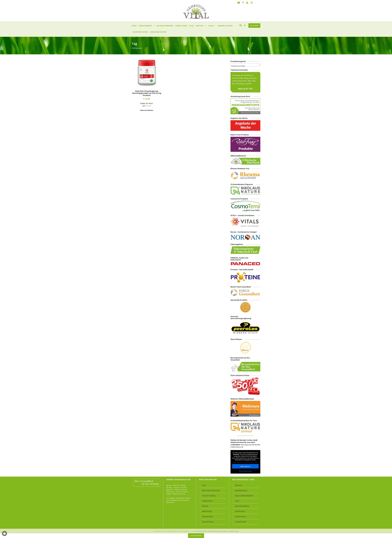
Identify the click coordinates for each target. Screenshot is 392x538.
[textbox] (245, 66)
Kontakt (200, 26)
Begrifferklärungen (241, 490)
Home (134, 26)
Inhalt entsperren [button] (245, 466)
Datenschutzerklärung (242, 506)
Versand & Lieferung (209, 495)
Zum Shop (254, 25)
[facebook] (243, 2)
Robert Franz (181, 26)
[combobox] (245, 65)
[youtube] (247, 2)
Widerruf (205, 506)
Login (210, 26)
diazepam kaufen (140, 32)
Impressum (238, 485)
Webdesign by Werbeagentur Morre (211, 531)
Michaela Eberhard (164, 26)
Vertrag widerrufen (196, 535)
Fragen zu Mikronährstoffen (244, 495)
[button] (4, 533)
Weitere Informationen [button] (245, 471)
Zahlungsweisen (207, 501)
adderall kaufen (225, 26)
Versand (148, 106)
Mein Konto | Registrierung (211, 490)
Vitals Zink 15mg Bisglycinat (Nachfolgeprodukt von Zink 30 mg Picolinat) (146, 93)
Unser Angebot (145, 26)
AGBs (237, 501)
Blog (191, 26)
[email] (239, 2)
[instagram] (252, 2)
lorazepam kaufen (158, 32)
